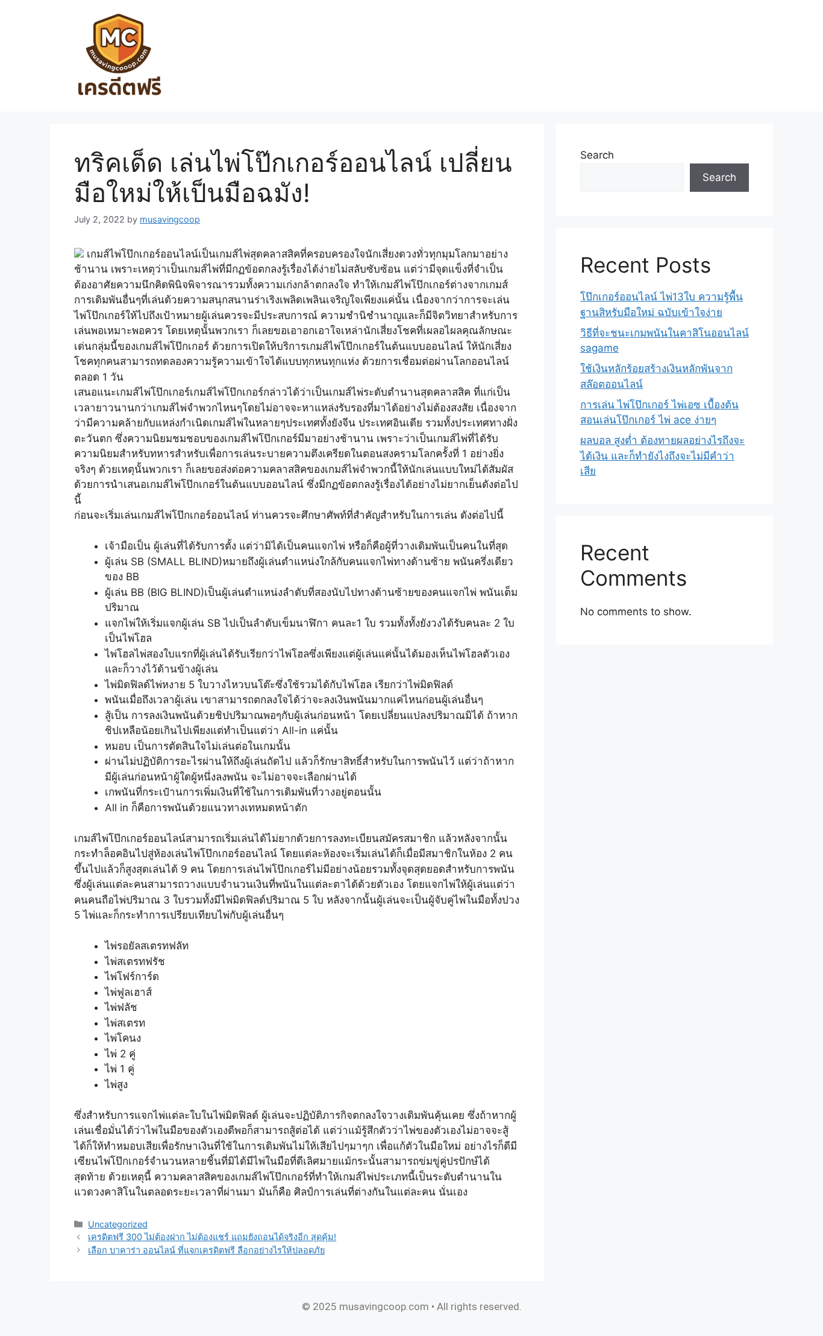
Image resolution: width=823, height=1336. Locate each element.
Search (597, 155)
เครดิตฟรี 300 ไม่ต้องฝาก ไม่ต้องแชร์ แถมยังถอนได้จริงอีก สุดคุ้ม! (212, 1237)
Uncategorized (118, 1224)
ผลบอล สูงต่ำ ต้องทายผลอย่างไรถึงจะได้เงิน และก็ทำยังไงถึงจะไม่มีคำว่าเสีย (662, 455)
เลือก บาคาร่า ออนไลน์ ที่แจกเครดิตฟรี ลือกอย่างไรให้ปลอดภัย (206, 1250)
